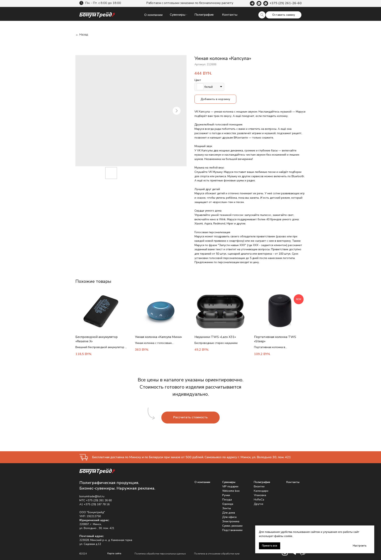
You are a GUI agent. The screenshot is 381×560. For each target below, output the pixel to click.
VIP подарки (230, 486)
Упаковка (260, 495)
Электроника (230, 521)
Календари (261, 491)
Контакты (292, 482)
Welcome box (231, 491)
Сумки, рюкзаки (232, 526)
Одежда (227, 504)
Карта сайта (114, 553)
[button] (283, 14)
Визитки (259, 486)
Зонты (226, 508)
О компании (202, 482)
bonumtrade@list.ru (91, 496)
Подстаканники (232, 530)
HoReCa (259, 499)
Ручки (226, 495)
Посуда (227, 499)
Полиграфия (262, 482)
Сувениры (228, 482)
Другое (258, 504)
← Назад (81, 35)
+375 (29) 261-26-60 (285, 3)
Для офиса (229, 517)
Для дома (228, 513)
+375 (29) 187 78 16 (97, 504)
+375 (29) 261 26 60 (99, 500)
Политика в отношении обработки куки (217, 553)
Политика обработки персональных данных (160, 553)
